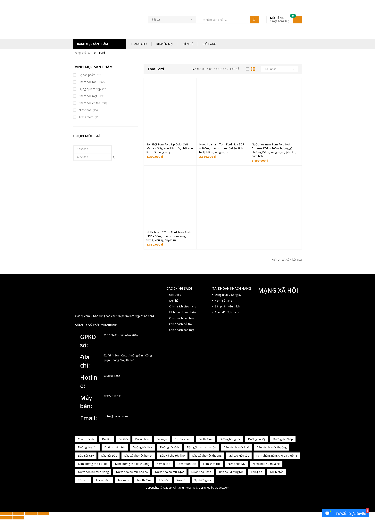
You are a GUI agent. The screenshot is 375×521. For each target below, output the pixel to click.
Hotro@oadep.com (116, 416)
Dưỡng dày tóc (87, 447)
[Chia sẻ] (31, 513)
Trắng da (256, 472)
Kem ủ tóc (163, 464)
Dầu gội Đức (109, 455)
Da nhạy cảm (182, 439)
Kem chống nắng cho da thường (276, 455)
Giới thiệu (175, 295)
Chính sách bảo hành (182, 318)
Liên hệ (173, 300)
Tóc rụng (123, 480)
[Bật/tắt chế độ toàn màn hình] (18, 513)
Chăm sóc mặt (88, 96)
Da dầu (106, 439)
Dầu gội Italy (86, 455)
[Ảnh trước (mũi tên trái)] (6, 517)
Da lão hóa (142, 439)
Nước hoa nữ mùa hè (266, 464)
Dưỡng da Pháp (283, 439)
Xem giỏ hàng (223, 300)
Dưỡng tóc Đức (169, 447)
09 (217, 69)
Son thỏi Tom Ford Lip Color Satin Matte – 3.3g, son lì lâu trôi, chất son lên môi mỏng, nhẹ (169, 148)
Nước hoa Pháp (201, 472)
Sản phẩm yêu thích (227, 306)
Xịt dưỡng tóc (203, 480)
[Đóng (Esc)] (43, 513)
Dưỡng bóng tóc (230, 439)
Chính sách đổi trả (180, 324)
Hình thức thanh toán (182, 312)
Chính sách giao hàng (182, 306)
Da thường (205, 439)
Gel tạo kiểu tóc (239, 455)
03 (203, 69)
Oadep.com (222, 487)
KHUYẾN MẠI (164, 44)
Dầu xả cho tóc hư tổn (138, 455)
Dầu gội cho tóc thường (271, 447)
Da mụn (162, 439)
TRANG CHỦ (139, 44)
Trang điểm (86, 117)
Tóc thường (144, 480)
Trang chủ (79, 52)
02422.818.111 (113, 396)
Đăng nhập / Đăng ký (228, 295)
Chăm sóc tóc (87, 82)
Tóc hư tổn (276, 472)
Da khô (123, 439)
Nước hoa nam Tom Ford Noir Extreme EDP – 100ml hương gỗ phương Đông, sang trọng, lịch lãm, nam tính (274, 150)
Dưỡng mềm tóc (114, 447)
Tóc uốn (164, 480)
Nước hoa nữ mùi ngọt (169, 472)
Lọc (114, 157)
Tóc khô (83, 480)
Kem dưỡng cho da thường (132, 464)
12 (224, 69)
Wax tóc (182, 480)
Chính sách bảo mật (181, 330)
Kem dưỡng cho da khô (93, 464)
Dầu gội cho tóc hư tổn (201, 447)
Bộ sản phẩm (87, 75)
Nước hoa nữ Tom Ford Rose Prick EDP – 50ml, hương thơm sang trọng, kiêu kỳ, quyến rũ (168, 236)
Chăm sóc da (86, 439)
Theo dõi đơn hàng (227, 312)
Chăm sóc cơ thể (89, 103)
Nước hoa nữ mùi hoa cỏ (132, 472)
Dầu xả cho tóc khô (172, 455)
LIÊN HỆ (188, 44)
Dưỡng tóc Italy (143, 447)
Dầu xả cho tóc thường (206, 455)
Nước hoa (85, 110)
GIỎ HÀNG (209, 44)
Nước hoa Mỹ (236, 464)
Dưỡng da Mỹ (256, 439)
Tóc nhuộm (103, 480)
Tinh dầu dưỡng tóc (231, 472)
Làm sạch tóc (211, 464)
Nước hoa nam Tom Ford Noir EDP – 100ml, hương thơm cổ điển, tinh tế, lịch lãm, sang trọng (221, 148)
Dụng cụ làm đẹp (90, 89)
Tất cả (234, 69)
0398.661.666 (112, 376)
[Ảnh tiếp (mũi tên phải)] (18, 517)
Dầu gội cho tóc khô (236, 447)
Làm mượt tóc (186, 464)
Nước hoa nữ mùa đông (93, 472)
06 (210, 69)
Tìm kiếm (254, 19)
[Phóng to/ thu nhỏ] (6, 513)
